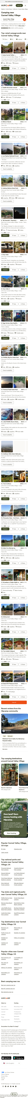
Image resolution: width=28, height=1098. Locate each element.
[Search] (24, 19)
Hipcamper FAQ (5, 1019)
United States (9, 9)
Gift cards (3, 1006)
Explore (3, 9)
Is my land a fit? (18, 1009)
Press (2, 1017)
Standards (16, 1019)
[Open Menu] (25, 5)
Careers (3, 1014)
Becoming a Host (18, 1006)
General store (4, 1009)
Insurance (16, 1016)
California (15, 9)
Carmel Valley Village (23, 9)
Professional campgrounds (17, 1012)
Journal (3, 1012)
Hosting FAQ (17, 1021)
